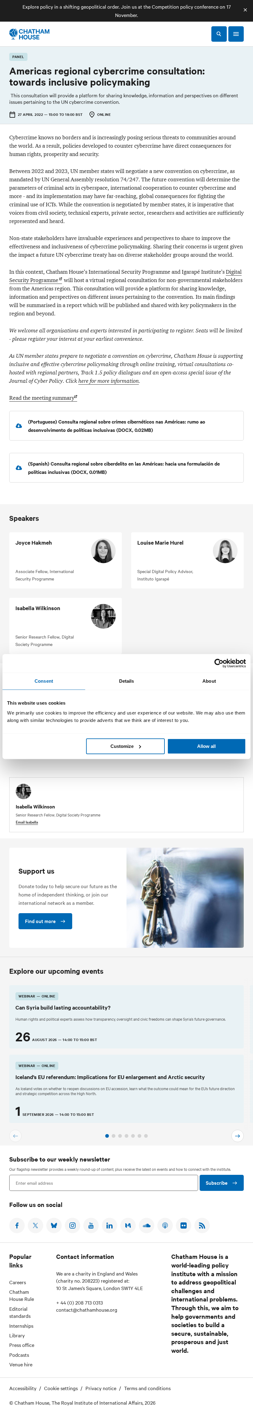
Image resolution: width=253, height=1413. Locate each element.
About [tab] (209, 681)
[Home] (29, 34)
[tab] (107, 1136)
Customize (122, 746)
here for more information (108, 381)
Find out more (40, 920)
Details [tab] (126, 681)
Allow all (206, 746)
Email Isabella (27, 822)
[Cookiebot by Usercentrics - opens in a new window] (219, 663)
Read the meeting (41, 397)
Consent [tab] (44, 681)
